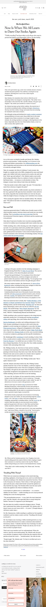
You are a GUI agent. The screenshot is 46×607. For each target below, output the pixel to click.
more (24, 550)
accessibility (38, 575)
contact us (38, 566)
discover (40, 14)
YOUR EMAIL (10, 593)
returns (37, 572)
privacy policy (39, 577)
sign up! (16, 604)
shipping (38, 570)
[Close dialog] (45, 578)
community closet (32, 14)
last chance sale (23, 14)
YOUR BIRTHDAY (11, 598)
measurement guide (40, 568)
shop (9, 14)
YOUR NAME (10, 588)
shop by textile (15, 14)
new (5, 14)
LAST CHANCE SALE (25, 1)
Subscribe (5, 588)
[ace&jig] (23, 9)
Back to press (23, 556)
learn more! (4, 574)
